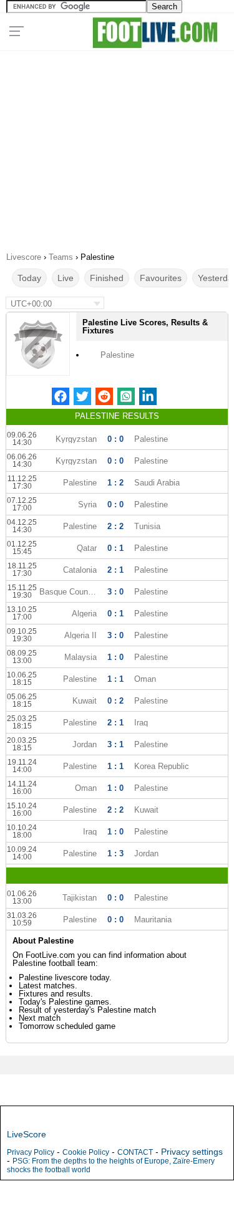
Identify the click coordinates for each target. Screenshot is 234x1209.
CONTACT (135, 1152)
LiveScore (26, 1134)
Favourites (161, 278)
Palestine (117, 355)
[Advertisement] (117, 147)
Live (65, 278)
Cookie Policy (85, 1152)
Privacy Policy (30, 1152)
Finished (107, 278)
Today (29, 278)
